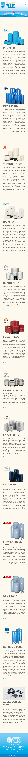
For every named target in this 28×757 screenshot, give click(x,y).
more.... (4, 78)
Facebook (12, 751)
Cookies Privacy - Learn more (16, 755)
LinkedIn (16, 751)
